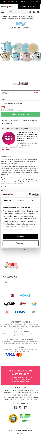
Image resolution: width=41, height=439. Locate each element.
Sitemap (29, 431)
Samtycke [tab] (7, 200)
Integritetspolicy (25, 395)
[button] (38, 12)
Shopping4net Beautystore (14, 399)
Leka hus (3, 19)
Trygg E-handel (32, 399)
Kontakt (7, 393)
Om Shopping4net (33, 397)
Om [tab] (33, 200)
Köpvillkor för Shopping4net (14, 397)
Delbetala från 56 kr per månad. (11, 110)
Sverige (20, 434)
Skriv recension (31, 121)
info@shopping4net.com (20, 381)
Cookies (14, 395)
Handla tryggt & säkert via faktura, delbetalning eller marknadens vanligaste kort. (20, 349)
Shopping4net (5, 17)
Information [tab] (20, 200)
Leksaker (29, 17)
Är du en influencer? (20, 393)
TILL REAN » (6, 150)
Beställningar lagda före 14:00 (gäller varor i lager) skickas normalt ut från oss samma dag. (20, 334)
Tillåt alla (20, 237)
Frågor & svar (18, 391)
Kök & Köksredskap (14, 19)
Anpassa (19, 243)
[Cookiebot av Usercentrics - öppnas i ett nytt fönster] (29, 194)
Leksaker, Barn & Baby (18, 17)
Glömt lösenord (31, 391)
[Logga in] (34, 12)
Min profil (8, 391)
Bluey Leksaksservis (27, 19)
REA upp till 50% (10, 2)
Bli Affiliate (34, 393)
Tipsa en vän (8, 123)
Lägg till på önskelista (12, 121)
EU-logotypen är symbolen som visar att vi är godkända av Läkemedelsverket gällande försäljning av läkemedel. (20, 342)
